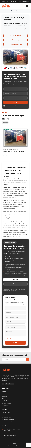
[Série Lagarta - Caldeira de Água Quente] (15, 138)
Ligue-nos (15, 284)
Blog (3, 398)
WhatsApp (16, 40)
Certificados (5, 400)
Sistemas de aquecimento (8, 419)
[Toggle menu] (27, 6)
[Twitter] (16, 2)
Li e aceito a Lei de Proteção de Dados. (14, 105)
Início (3, 11)
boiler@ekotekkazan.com (10, 435)
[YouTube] (12, 2)
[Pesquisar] (27, 359)
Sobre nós (4, 391)
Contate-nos (5, 405)
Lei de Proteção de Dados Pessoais (12, 445)
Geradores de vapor (6, 417)
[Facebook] (8, 2)
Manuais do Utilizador (7, 403)
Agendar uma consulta (16, 44)
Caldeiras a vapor (6, 412)
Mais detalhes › (7, 156)
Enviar (15, 102)
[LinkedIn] (14, 2)
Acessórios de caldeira (7, 422)
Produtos (4, 394)
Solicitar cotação (16, 35)
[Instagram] (10, 2)
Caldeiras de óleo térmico (8, 415)
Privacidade (24, 445)
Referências (4, 396)
